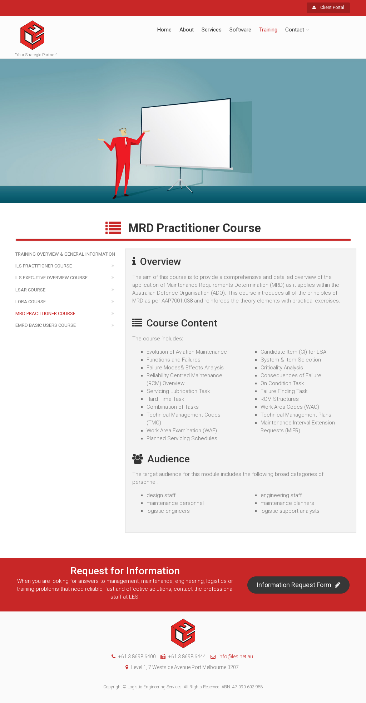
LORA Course (30, 301)
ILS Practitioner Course (43, 266)
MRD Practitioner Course (45, 313)
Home (164, 29)
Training (268, 29)
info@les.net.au (235, 656)
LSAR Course (30, 289)
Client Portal (331, 7)
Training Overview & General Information (65, 254)
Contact (294, 29)
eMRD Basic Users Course (45, 325)
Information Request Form (294, 585)
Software (240, 29)
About (186, 29)
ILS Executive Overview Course (51, 277)
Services (212, 29)
